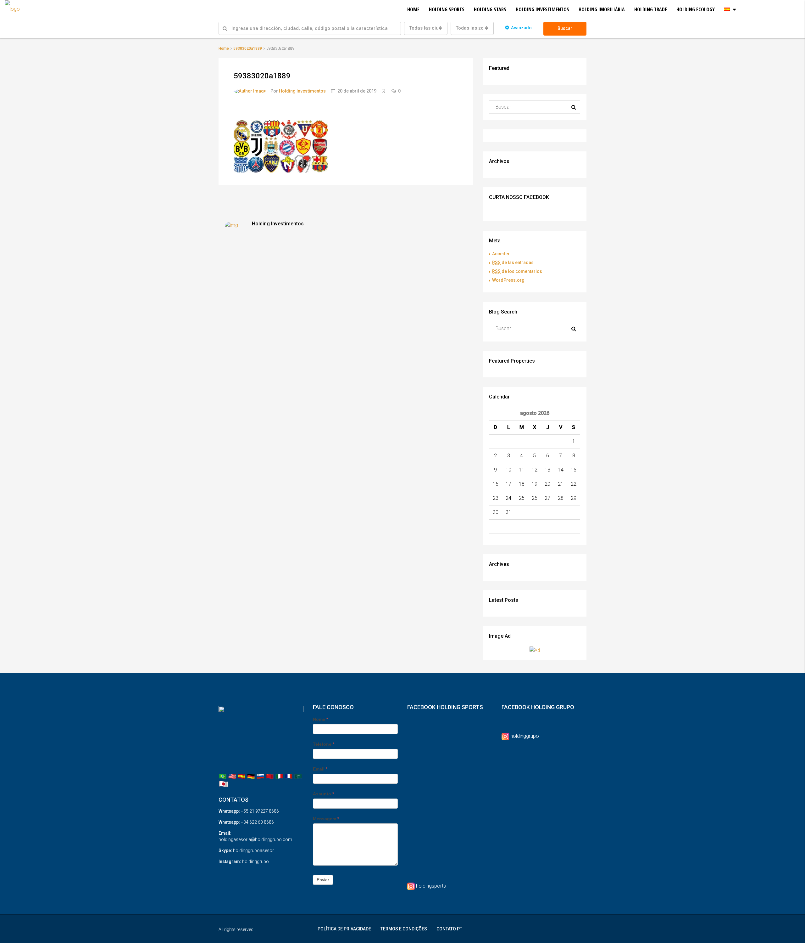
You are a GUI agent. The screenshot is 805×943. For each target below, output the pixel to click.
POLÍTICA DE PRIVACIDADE (344, 928)
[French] (289, 776)
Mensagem (326, 818)
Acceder (501, 253)
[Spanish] (241, 776)
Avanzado (521, 27)
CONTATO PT (449, 928)
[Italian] (279, 776)
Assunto (323, 793)
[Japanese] (224, 784)
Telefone (323, 744)
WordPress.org (508, 280)
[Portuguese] (223, 776)
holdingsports (431, 886)
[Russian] (260, 776)
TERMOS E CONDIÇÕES (403, 928)
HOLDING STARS (490, 9)
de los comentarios (517, 271)
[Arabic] (298, 776)
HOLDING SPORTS (446, 9)
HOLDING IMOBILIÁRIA (602, 9)
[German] (251, 776)
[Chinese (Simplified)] (270, 776)
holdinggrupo (524, 736)
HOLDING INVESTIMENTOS (542, 9)
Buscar (565, 28)
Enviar (323, 879)
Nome (320, 719)
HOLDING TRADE (650, 9)
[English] (232, 776)
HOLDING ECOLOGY (695, 9)
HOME (413, 9)
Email (320, 768)
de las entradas (513, 262)
